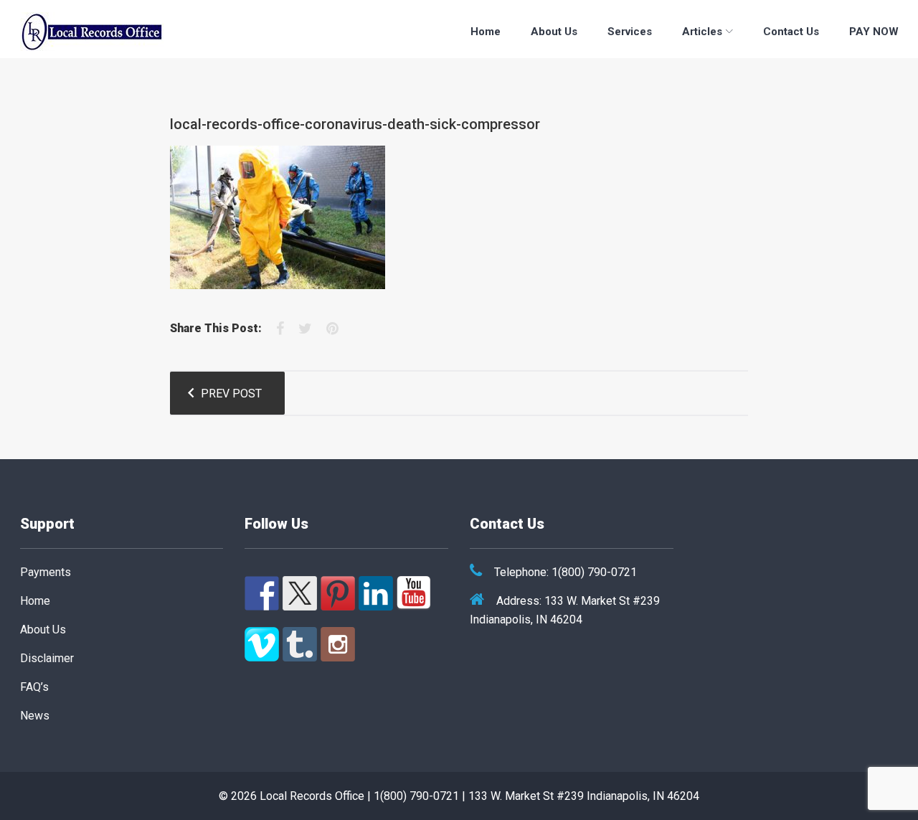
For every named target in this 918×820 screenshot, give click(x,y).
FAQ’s (34, 687)
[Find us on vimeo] (262, 644)
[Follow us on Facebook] (262, 593)
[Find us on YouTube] (414, 593)
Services (629, 31)
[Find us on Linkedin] (376, 593)
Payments (45, 572)
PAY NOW (874, 31)
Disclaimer (47, 658)
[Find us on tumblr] (300, 644)
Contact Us (791, 31)
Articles (702, 31)
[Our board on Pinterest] (338, 593)
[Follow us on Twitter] (300, 593)
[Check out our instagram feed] (338, 644)
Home (485, 31)
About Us (554, 31)
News (34, 715)
